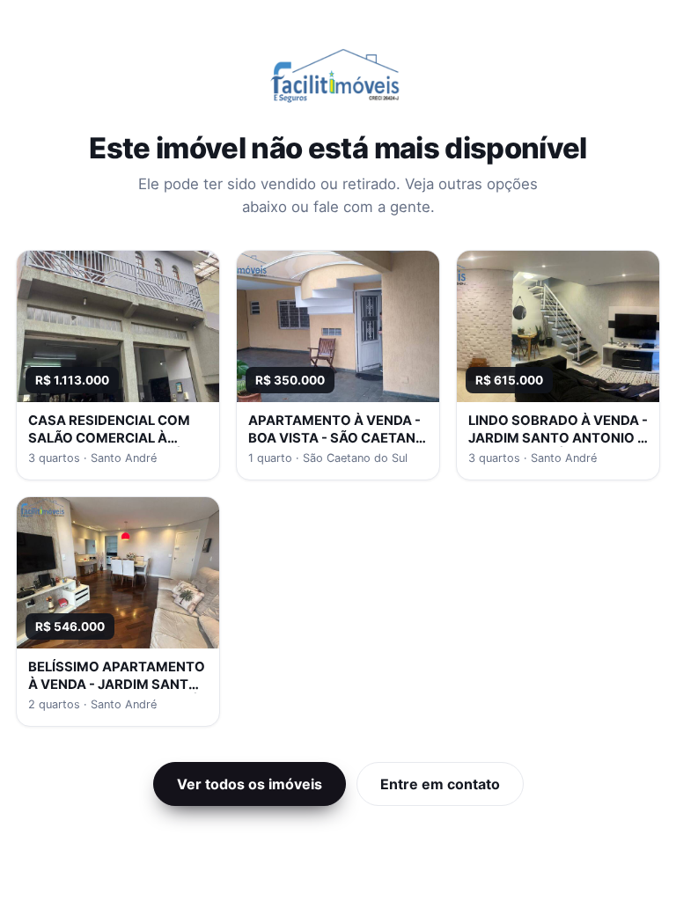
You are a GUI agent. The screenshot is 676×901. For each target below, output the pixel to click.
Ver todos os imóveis (249, 784)
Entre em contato (440, 784)
